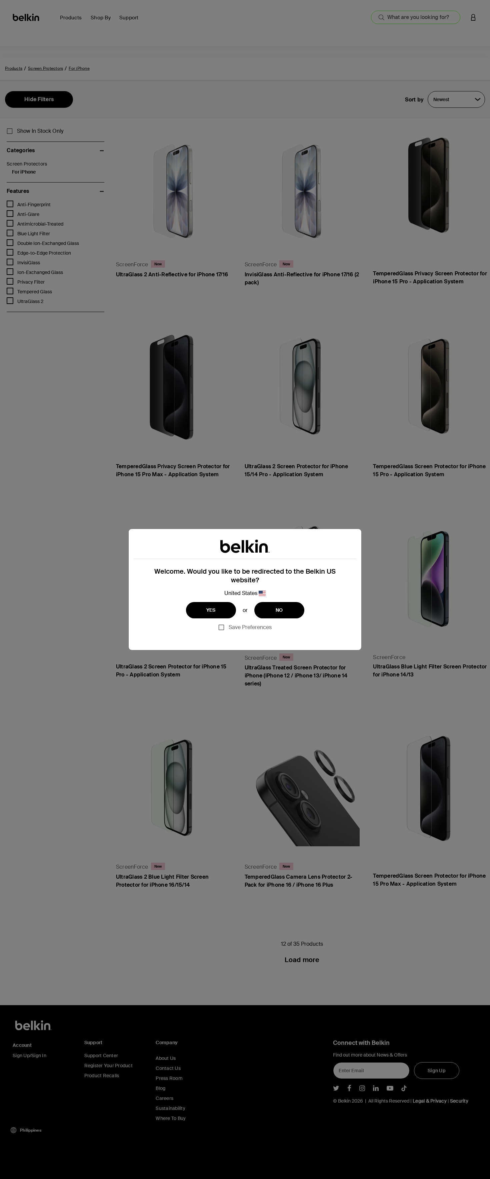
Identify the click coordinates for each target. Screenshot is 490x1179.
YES (211, 610)
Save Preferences (250, 627)
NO (279, 610)
